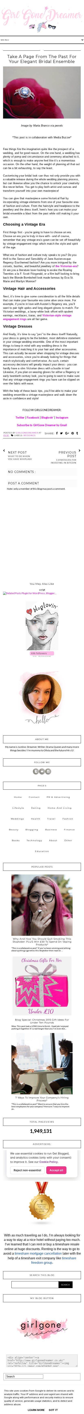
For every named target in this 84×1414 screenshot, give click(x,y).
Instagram (62, 417)
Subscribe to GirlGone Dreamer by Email (42, 425)
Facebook (33, 417)
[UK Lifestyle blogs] (42, 1225)
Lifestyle (18, 808)
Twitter (19, 417)
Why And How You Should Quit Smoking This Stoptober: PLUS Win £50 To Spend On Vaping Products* (42, 941)
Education (42, 851)
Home (18, 797)
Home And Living (60, 808)
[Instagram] (48, 773)
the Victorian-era (66, 266)
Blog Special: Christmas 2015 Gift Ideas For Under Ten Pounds (42, 1021)
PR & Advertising (58, 797)
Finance (69, 829)
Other (68, 840)
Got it (53, 1410)
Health (35, 818)
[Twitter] (36, 773)
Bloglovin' (47, 417)
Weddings (29, 435)
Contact (34, 797)
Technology (34, 840)
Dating (36, 808)
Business (51, 829)
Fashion (68, 818)
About (53, 840)
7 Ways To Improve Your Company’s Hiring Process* (42, 1099)
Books (16, 840)
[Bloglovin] (42, 773)
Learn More (36, 1410)
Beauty (14, 829)
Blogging (31, 829)
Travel (51, 818)
